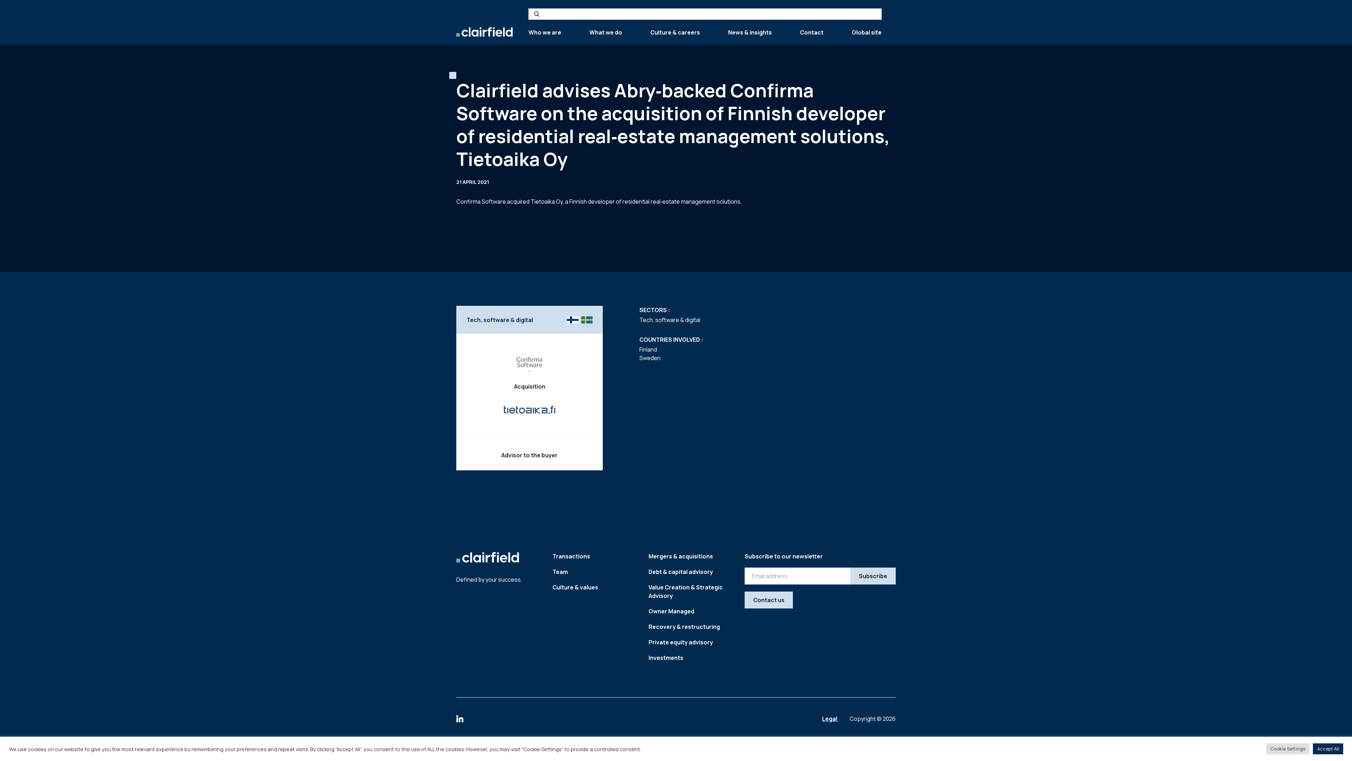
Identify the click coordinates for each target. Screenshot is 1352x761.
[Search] (536, 14)
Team (560, 572)
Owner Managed (671, 611)
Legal (830, 719)
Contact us (768, 600)
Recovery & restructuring (684, 627)
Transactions (571, 556)
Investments (666, 658)
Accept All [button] (1328, 748)
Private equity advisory (681, 642)
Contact (812, 32)
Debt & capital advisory (681, 572)
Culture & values (575, 587)
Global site (867, 32)
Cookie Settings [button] (1287, 748)
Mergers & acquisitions (681, 556)
